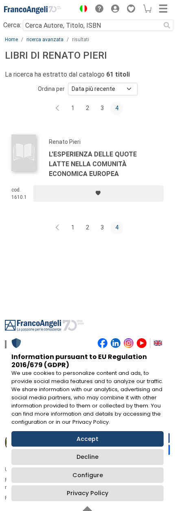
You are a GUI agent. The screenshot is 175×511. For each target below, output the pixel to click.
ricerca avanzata (44, 39)
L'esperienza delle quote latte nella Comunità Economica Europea (93, 164)
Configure (87, 475)
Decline (87, 457)
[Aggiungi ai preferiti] (98, 193)
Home (11, 39)
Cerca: (12, 25)
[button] (81, 10)
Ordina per (51, 89)
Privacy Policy (87, 493)
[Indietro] (58, 108)
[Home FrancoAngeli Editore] (32, 10)
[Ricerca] (166, 25)
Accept (87, 439)
